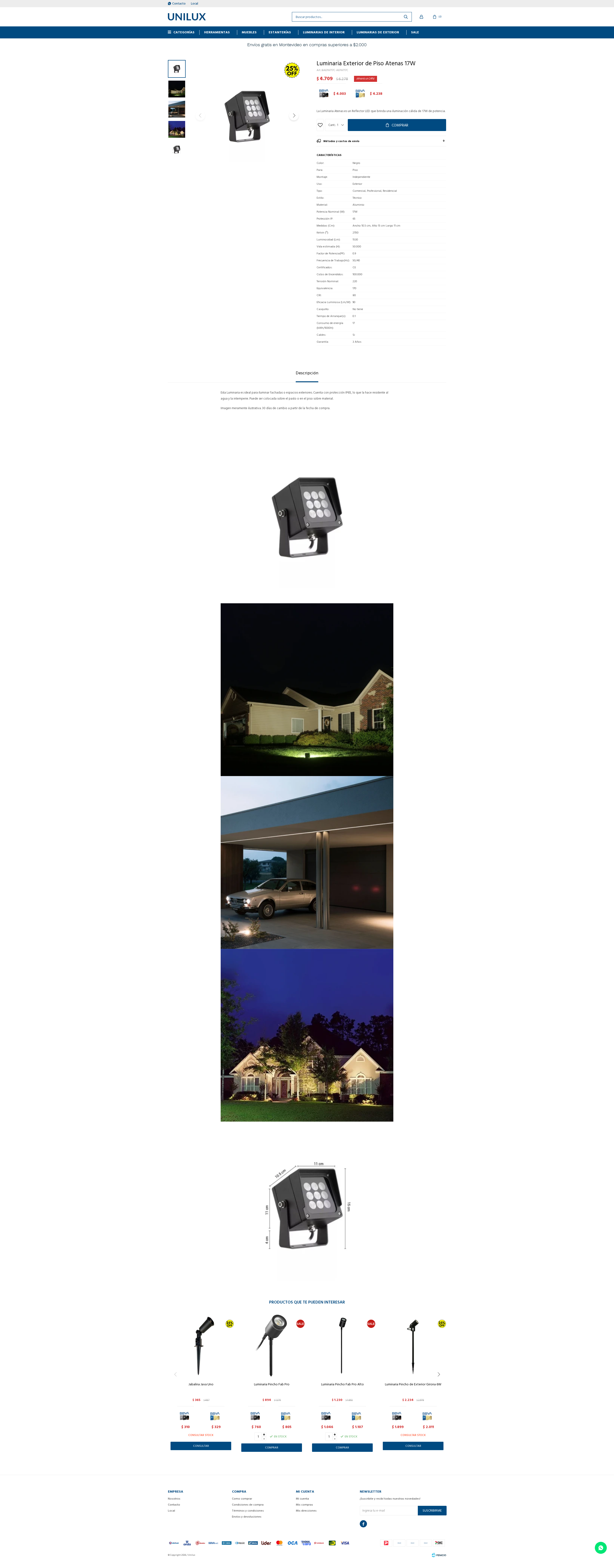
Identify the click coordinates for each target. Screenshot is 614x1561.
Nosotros (174, 1498)
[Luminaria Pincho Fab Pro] (272, 1345)
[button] (294, 115)
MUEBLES (249, 32)
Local (194, 3)
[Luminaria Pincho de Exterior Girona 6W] (413, 1345)
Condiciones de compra (248, 1504)
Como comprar (242, 1498)
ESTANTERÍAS (280, 32)
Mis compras (304, 1504)
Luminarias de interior (324, 32)
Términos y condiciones (248, 1510)
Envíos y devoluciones (246, 1516)
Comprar (400, 125)
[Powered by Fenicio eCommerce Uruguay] (439, 1555)
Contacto (179, 3)
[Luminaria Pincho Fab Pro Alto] (342, 1345)
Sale (415, 32)
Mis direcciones (306, 1510)
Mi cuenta (302, 1498)
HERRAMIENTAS (217, 32)
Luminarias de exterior (378, 32)
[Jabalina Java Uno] (201, 1345)
